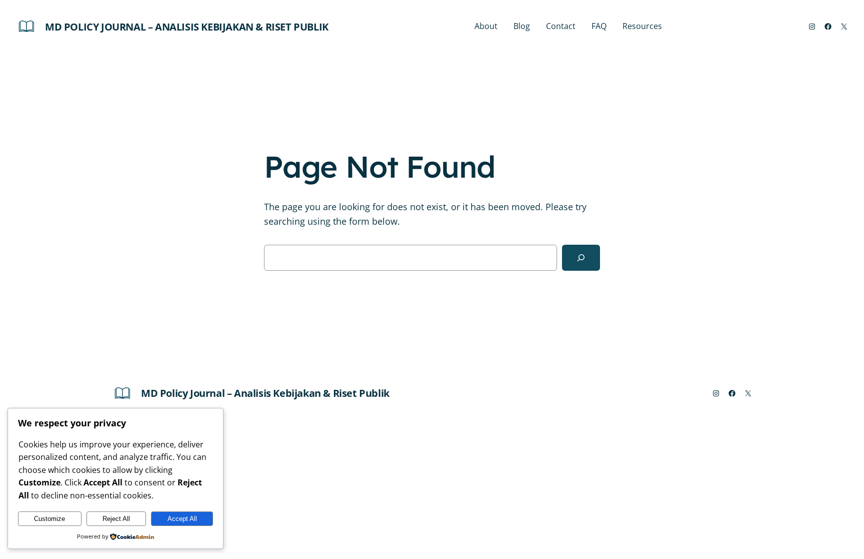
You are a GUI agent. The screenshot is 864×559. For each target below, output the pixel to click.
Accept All (182, 518)
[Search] (581, 258)
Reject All (116, 518)
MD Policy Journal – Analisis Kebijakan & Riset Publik (186, 27)
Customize (49, 518)
